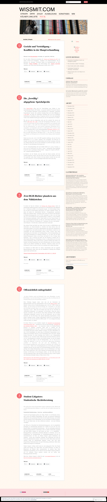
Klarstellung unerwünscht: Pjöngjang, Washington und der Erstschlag (75, 193)
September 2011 (71, 167)
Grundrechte (38, 176)
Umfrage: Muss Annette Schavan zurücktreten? (72, 82)
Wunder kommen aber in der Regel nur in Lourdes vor (76, 72)
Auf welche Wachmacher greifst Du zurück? (76, 91)
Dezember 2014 (71, 106)
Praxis (37, 82)
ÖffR (32, 14)
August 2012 (70, 142)
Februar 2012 (70, 155)
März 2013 (70, 126)
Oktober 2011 (70, 164)
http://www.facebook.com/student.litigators (32, 457)
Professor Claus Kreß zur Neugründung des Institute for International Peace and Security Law (77, 225)
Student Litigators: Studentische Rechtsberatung (38, 398)
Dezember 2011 (71, 160)
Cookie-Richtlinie (33, 499)
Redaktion (50, 82)
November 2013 (71, 115)
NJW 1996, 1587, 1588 (32, 121)
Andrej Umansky (51, 475)
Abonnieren (71, 257)
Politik (43, 176)
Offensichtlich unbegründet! (38, 289)
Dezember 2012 (71, 133)
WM (73, 14)
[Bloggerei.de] (23, 493)
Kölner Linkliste (29, 17)
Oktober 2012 (70, 137)
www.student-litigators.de (50, 456)
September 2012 (71, 140)
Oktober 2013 (70, 117)
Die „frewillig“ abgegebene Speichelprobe (37, 100)
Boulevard (38, 271)
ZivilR (40, 14)
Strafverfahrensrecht (43, 82)
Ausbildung (51, 14)
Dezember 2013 (71, 113)
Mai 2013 (70, 122)
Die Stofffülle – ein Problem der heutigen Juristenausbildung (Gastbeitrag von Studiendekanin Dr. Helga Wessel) (76, 209)
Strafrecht (38, 274)
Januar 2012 (70, 158)
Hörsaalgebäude (33, 56)
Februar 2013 (70, 128)
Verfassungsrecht (39, 180)
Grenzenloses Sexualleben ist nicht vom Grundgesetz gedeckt (76, 60)
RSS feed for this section (54, 39)
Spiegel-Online (29, 108)
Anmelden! (69, 267)
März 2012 (70, 153)
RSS (42, 17)
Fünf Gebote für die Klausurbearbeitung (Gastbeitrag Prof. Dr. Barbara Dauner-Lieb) (76, 240)
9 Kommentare (27, 176)
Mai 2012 (70, 149)
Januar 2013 (70, 131)
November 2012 (71, 135)
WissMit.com (37, 9)
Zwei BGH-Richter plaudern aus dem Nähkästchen (40, 197)
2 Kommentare (27, 82)
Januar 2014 (70, 110)
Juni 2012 (70, 146)
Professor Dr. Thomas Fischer (48, 206)
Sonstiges (64, 14)
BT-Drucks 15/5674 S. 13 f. (53, 129)
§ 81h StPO (26, 114)
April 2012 (70, 151)
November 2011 (71, 162)
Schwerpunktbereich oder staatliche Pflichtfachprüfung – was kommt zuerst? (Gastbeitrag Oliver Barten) (76, 177)
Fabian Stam (51, 176)
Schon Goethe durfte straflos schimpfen (76, 66)
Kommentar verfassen (28, 376)
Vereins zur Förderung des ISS (51, 59)
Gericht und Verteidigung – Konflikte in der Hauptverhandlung (41, 48)
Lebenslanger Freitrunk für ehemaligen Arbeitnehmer (73, 68)
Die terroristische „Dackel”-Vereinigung (76, 63)
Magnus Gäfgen (54, 303)
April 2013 (70, 124)
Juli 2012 (69, 144)
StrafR (24, 14)
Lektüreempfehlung (40, 272)
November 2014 (71, 108)
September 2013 (71, 119)
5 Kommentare (27, 271)
